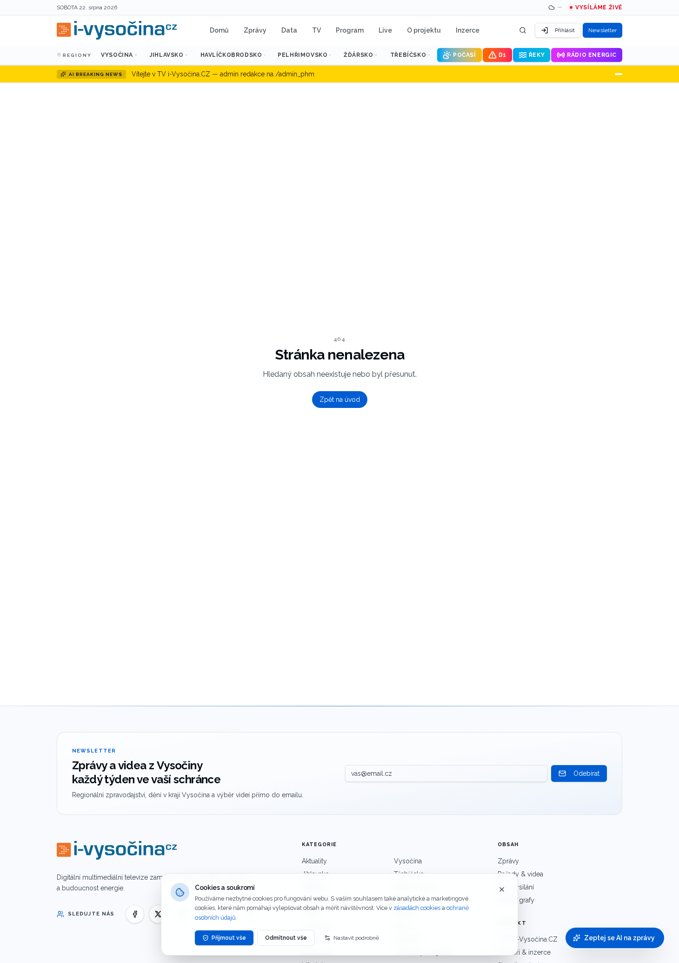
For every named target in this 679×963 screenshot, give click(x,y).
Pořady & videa (520, 874)
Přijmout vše (229, 938)
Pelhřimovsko (302, 55)
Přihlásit (565, 30)
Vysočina (117, 55)
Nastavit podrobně (356, 938)
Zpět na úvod (340, 399)
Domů (219, 30)
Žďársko (358, 55)
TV (316, 30)
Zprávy (255, 30)
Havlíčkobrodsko (231, 55)
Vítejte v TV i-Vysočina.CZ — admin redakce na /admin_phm (223, 74)
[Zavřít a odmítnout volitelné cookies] (501, 889)
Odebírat (586, 773)
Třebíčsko (408, 55)
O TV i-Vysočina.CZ (528, 939)
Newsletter (602, 30)
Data (289, 30)
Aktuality (314, 861)
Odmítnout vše (286, 938)
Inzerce (467, 30)
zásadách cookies (416, 907)
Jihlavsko (166, 55)
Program (350, 30)
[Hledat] (523, 30)
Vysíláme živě (598, 7)
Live (385, 30)
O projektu (424, 30)
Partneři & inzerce (524, 952)
